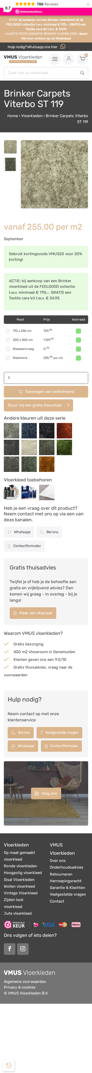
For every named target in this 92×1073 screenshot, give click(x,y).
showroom (38, 652)
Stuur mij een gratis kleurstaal (35, 405)
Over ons (58, 860)
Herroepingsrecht (66, 881)
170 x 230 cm (22, 331)
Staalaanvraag (23, 349)
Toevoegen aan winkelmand (49, 391)
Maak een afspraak (35, 613)
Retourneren (61, 874)
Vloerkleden (31, 116)
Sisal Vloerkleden (19, 879)
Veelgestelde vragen (61, 732)
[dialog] (8, 1065)
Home (12, 116)
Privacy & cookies (20, 987)
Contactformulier (27, 546)
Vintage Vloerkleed (21, 893)
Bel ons (52, 532)
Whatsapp (21, 532)
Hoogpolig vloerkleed (23, 872)
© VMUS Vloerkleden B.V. (26, 993)
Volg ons (49, 793)
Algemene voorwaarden (25, 981)
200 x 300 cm (23, 340)
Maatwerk (20, 358)
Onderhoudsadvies (66, 867)
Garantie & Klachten (67, 887)
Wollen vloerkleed (19, 886)
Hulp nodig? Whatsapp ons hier (33, 47)
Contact (57, 901)
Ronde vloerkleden (20, 866)
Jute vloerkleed (18, 913)
